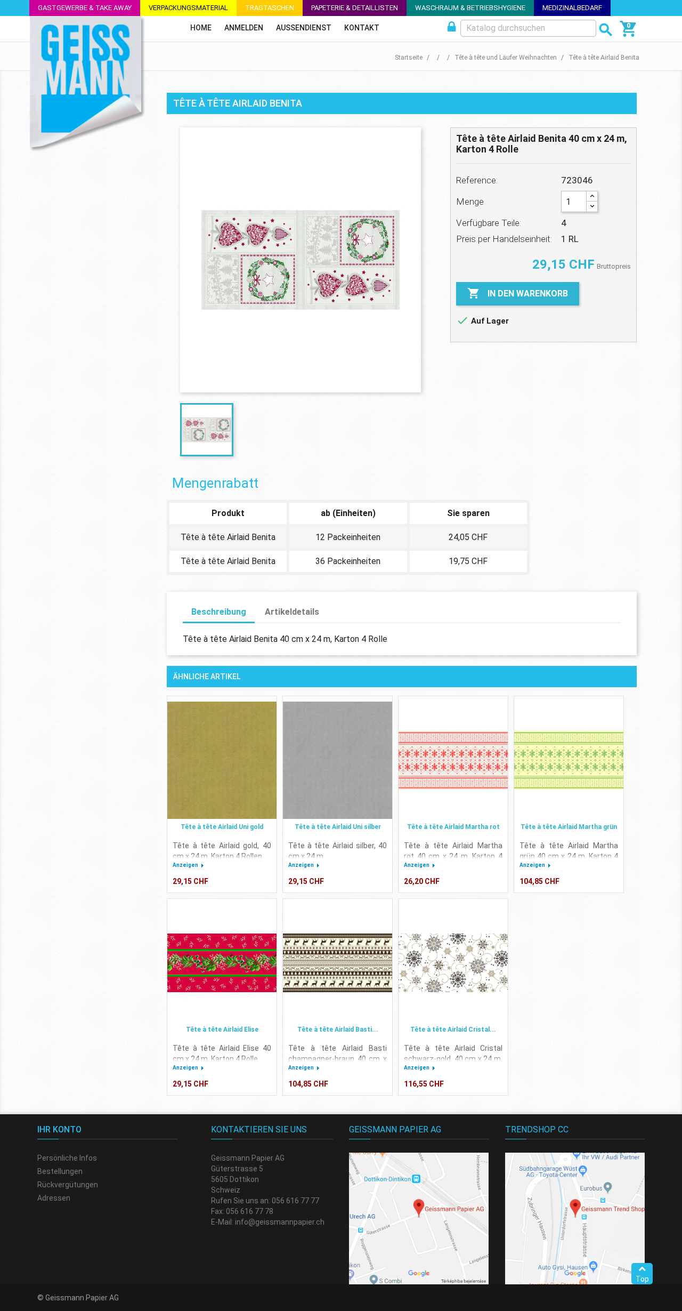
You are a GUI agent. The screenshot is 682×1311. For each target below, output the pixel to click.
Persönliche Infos (67, 1158)
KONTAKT (361, 27)
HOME (201, 27)
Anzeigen (185, 865)
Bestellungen (60, 1171)
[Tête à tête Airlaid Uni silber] (337, 760)
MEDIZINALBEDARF (572, 8)
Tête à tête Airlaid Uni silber (338, 827)
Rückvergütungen (67, 1184)
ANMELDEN (243, 27)
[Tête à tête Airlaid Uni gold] (222, 760)
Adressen (53, 1198)
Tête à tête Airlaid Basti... (337, 1029)
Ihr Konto (59, 1129)
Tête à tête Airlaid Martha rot (453, 827)
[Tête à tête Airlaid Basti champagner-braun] (337, 963)
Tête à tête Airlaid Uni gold (222, 827)
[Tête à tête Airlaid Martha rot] (453, 760)
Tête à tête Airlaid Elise (222, 1029)
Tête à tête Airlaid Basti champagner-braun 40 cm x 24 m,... (337, 1059)
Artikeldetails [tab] (292, 612)
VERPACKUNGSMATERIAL (188, 8)
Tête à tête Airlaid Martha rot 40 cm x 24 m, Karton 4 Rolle (453, 856)
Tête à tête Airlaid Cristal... (453, 1029)
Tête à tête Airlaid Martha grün (569, 827)
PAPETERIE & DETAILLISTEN (354, 8)
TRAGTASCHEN (269, 8)
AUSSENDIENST (303, 27)
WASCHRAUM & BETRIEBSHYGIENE (470, 8)
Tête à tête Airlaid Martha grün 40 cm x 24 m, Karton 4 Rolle (568, 856)
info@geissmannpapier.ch (279, 1222)
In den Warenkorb (517, 293)
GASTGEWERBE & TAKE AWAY (85, 8)
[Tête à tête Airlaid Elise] (222, 963)
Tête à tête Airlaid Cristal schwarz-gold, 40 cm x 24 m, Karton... (453, 1059)
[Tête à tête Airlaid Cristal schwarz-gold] (453, 963)
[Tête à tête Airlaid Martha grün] (568, 760)
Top (642, 1279)
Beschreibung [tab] (218, 612)
